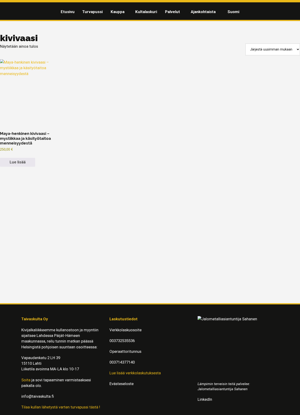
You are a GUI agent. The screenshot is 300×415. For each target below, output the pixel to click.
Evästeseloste (121, 383)
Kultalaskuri (146, 11)
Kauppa (117, 11)
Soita (25, 380)
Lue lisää (18, 162)
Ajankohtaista (203, 11)
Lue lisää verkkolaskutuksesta (135, 373)
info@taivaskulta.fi (37, 396)
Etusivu (68, 11)
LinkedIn (205, 399)
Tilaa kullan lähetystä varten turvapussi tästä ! (60, 407)
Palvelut (172, 11)
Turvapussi (92, 11)
